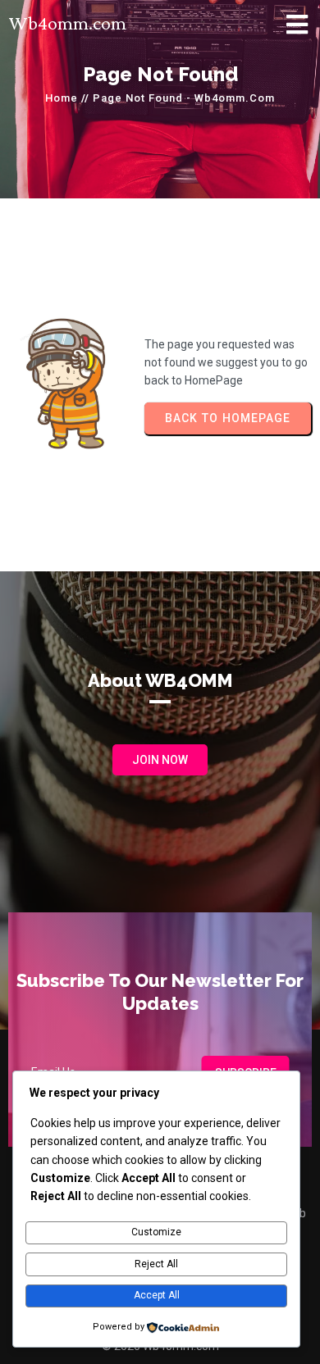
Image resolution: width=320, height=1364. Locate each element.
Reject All (156, 1264)
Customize (156, 1232)
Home (61, 98)
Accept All (157, 1295)
